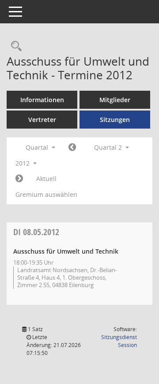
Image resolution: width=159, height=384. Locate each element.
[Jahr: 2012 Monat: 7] (19, 179)
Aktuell (46, 178)
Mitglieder (114, 100)
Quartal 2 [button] (109, 147)
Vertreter (42, 119)
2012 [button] (23, 163)
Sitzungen (115, 119)
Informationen (42, 100)
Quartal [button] (38, 147)
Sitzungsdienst (119, 341)
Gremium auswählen (46, 194)
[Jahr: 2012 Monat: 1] (72, 147)
